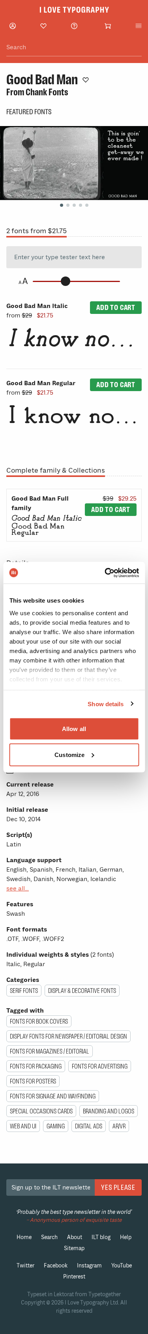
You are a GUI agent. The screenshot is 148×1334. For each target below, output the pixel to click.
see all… (17, 888)
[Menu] (138, 26)
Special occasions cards (41, 1111)
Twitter (25, 1265)
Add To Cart (115, 307)
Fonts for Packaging (36, 1066)
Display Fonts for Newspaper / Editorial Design (68, 1036)
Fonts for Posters (33, 1081)
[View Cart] (107, 26)
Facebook (55, 1265)
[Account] (12, 25)
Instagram (89, 1265)
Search (49, 1237)
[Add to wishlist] (85, 79)
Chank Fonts (47, 92)
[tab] (61, 205)
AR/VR (119, 1126)
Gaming (56, 1126)
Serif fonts (24, 990)
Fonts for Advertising (99, 1066)
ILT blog (101, 1237)
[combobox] (74, 47)
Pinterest (74, 1276)
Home (24, 1237)
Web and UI (23, 1126)
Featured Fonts (29, 112)
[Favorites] (43, 26)
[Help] (74, 25)
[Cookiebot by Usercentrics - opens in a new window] (105, 573)
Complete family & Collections (55, 470)
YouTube (121, 1265)
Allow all (74, 728)
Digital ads (88, 1126)
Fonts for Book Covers (39, 1021)
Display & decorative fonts (82, 990)
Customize (69, 754)
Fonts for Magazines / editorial (49, 1051)
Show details (106, 703)
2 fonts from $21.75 (36, 230)
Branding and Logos (108, 1111)
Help (125, 1237)
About (74, 1237)
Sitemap (74, 1248)
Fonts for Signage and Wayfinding (53, 1096)
